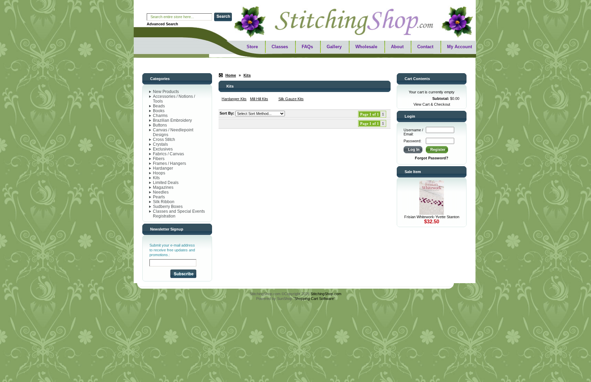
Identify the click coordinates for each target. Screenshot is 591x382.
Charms (160, 115)
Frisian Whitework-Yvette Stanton (431, 217)
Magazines (163, 187)
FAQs (307, 46)
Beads (159, 106)
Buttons (160, 125)
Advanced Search (162, 24)
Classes (280, 46)
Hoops (159, 173)
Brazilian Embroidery (172, 120)
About (397, 46)
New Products (166, 91)
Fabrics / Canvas (168, 154)
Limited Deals (166, 182)
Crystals (160, 144)
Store (252, 46)
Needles (161, 192)
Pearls (159, 197)
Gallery (334, 46)
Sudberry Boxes (168, 206)
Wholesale (366, 46)
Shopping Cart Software (314, 299)
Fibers (159, 158)
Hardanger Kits (234, 99)
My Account (459, 46)
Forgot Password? (431, 158)
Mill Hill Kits (259, 99)
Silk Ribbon (163, 201)
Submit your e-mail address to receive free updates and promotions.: (172, 250)
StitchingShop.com (326, 294)
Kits (156, 177)
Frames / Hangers (169, 163)
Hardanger (163, 168)
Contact (425, 46)
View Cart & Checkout (431, 104)
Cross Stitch (164, 139)
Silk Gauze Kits (291, 99)
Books (159, 110)
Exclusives (163, 149)
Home (230, 75)
